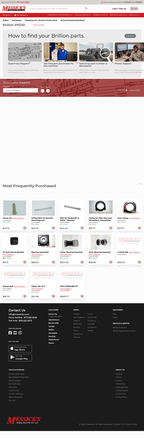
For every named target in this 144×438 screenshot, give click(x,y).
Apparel (119, 374)
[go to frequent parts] (76, 64)
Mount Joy (52, 314)
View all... (77, 337)
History (119, 377)
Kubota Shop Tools (16, 374)
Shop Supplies (14, 380)
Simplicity (92, 321)
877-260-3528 (23, 2)
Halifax (51, 330)
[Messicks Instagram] (20, 333)
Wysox (51, 343)
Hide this (129, 36)
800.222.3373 (25, 320)
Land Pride (92, 317)
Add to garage (38, 25)
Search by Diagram (18, 63)
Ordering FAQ (122, 387)
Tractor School (122, 390)
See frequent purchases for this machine (59, 64)
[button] (134, 9)
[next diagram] (48, 90)
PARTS (76, 310)
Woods (90, 330)
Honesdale (52, 333)
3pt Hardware (14, 384)
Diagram (6, 86)
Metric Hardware (16, 397)
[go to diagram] (25, 51)
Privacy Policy (121, 397)
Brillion (6, 20)
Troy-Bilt (91, 324)
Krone (90, 314)
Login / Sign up (119, 9)
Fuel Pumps (14, 390)
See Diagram (18, 218)
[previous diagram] (42, 90)
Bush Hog (77, 324)
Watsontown (53, 340)
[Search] (86, 8)
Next (48, 87)
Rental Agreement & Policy (124, 331)
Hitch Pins (13, 387)
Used (115, 317)
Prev (42, 87)
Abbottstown (53, 320)
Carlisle (51, 326)
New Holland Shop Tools (19, 377)
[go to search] (112, 64)
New (115, 314)
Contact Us (119, 424)
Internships (120, 384)
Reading (51, 336)
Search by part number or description (93, 64)
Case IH (76, 321)
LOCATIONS (53, 310)
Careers (119, 380)
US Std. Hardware (16, 394)
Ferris (75, 330)
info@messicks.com (19, 314)
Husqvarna (78, 334)
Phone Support (123, 63)
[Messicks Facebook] (10, 333)
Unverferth (92, 327)
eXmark (76, 327)
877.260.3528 (30, 317)
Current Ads (121, 394)
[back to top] (140, 185)
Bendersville (53, 323)
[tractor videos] (15, 333)
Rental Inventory (120, 327)
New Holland (78, 317)
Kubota (76, 314)
